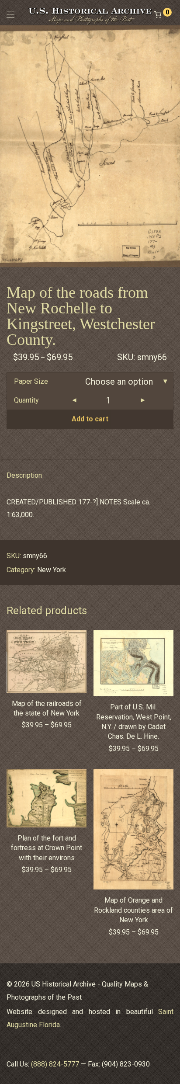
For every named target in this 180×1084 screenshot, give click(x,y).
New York (51, 570)
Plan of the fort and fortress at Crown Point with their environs (46, 848)
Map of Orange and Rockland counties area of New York (133, 910)
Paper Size (31, 381)
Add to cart (90, 419)
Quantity (26, 400)
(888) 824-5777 (55, 1064)
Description (24, 475)
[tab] (90, 475)
